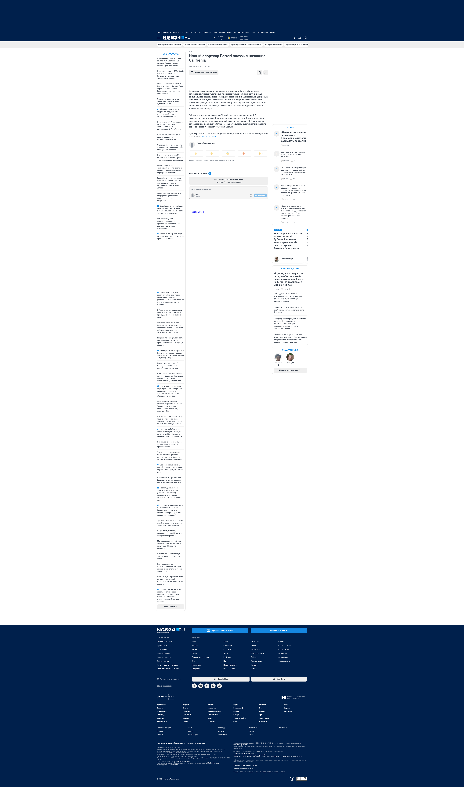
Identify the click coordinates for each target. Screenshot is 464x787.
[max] (213, 685)
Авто (194, 642)
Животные (196, 665)
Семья (254, 669)
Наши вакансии (164, 657)
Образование (229, 669)
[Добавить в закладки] (259, 72)
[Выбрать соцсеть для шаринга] (265, 72)
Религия (254, 665)
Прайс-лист (162, 646)
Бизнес (195, 646)
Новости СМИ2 (196, 212)
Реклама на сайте (164, 642)
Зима (225, 642)
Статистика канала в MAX (168, 669)
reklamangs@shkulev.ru (241, 745)
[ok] (206, 685)
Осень (253, 646)
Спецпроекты (284, 661)
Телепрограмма (210, 32)
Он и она (255, 642)
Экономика (283, 657)
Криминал (227, 646)
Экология (282, 653)
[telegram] (194, 685)
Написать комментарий (206, 72)
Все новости (171, 53)
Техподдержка (163, 661)
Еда (193, 661)
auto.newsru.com (209, 136)
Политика (255, 649)
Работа (254, 657)
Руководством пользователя (243, 753)
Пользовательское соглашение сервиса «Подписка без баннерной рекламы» (260, 772)
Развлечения (256, 661)
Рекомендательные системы (243, 768)
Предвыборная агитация (167, 665)
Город (194, 653)
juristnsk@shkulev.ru (212, 763)
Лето (225, 653)
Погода (189, 32)
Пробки (232, 38)
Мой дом (227, 657)
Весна (194, 649)
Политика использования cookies (245, 765)
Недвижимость (164, 32)
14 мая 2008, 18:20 (195, 66)
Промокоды (263, 32)
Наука (225, 661)
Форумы (197, 32)
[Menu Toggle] (158, 38)
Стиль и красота (285, 646)
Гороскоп (231, 32)
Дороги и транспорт (200, 657)
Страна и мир (284, 649)
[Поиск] (294, 38)
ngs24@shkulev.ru (184, 761)
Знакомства (178, 32)
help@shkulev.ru (173, 765)
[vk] (200, 685)
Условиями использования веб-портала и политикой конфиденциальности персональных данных (267, 756)
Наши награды (163, 653)
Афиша (222, 32)
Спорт (280, 642)
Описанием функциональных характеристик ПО (249, 755)
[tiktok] (219, 685)
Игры (272, 32)
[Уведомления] (300, 38)
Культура (227, 649)
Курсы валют (244, 32)
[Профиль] (305, 38)
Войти (198, 196)
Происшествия (257, 653)
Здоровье (196, 669)
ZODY (254, 32)
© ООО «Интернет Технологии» (168, 779)
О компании (162, 649)
